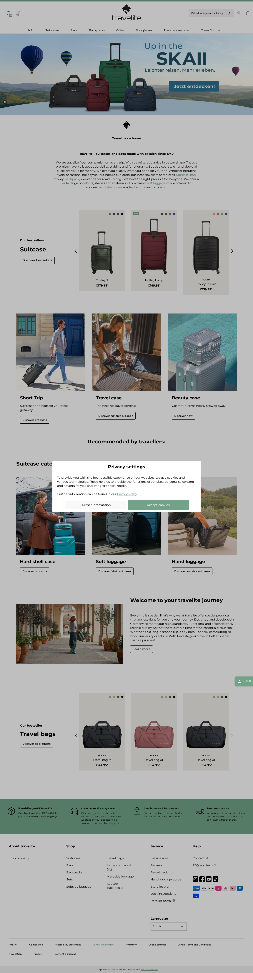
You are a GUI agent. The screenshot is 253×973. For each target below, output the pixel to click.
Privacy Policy (127, 494)
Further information (95, 505)
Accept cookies (158, 505)
